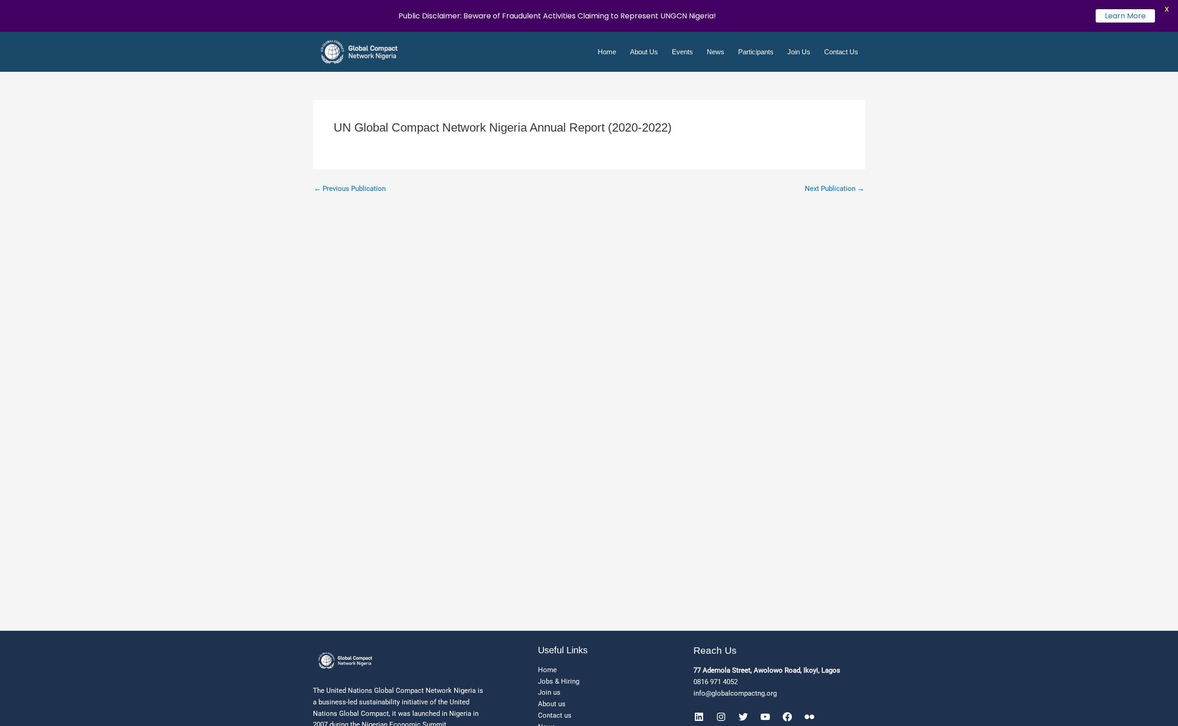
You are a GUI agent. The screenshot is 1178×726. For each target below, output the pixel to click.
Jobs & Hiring (558, 681)
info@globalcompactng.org (735, 693)
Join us (549, 692)
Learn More (1125, 16)
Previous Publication (350, 188)
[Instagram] (721, 716)
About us (552, 704)
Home (607, 52)
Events (682, 52)
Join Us (798, 52)
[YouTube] (765, 716)
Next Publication (834, 188)
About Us (644, 52)
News (715, 52)
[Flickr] (809, 716)
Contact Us (841, 52)
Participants (756, 52)
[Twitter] (743, 716)
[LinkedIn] (698, 716)
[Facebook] (787, 716)
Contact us (555, 715)
